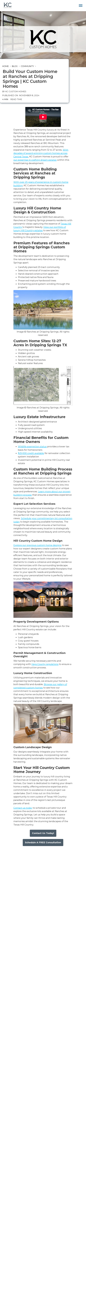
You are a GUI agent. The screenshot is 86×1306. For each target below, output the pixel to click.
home (5, 66)
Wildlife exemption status (32, 446)
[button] (80, 5)
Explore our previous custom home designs (37, 545)
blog (15, 66)
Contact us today (22, 808)
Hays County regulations (44, 664)
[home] (8, 5)
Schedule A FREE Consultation (43, 842)
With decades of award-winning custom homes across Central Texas (40, 153)
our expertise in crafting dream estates (35, 160)
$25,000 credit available (31, 453)
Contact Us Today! (43, 833)
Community (27, 66)
